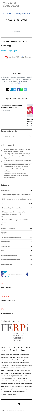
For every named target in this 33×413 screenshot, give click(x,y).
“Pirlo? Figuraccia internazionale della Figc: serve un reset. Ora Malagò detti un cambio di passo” (17, 156)
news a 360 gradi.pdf (9, 51)
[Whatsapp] (21, 90)
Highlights (4, 233)
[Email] (7, 90)
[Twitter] (14, 90)
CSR (2, 203)
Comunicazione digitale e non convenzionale (16, 194)
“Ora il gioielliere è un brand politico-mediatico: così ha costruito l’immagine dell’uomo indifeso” (16, 175)
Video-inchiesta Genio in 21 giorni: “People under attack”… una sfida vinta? (17, 150)
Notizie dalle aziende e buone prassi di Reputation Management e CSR (16, 14)
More (20, 83)
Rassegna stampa (6, 264)
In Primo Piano (5, 242)
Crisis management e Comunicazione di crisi (15, 199)
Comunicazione (5, 190)
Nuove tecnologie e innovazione (10, 259)
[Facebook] (18, 90)
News (2, 250)
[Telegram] (25, 90)
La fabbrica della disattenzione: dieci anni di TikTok (17, 161)
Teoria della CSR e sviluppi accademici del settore (15, 221)
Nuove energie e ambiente (9, 255)
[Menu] (30, 4)
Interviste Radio (5, 246)
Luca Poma (16, 73)
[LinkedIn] (11, 90)
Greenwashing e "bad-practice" (11, 208)
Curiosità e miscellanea (8, 228)
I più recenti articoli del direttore (11, 237)
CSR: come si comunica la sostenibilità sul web (11, 107)
